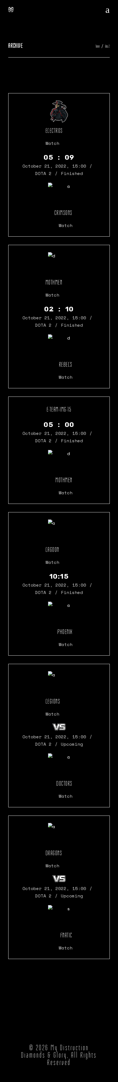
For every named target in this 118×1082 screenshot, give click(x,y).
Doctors (64, 783)
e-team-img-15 (59, 409)
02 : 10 (59, 309)
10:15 (59, 576)
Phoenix (64, 632)
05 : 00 (59, 425)
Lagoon (52, 549)
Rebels (65, 364)
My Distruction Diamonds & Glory (55, 1051)
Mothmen (54, 282)
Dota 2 (43, 173)
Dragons (54, 853)
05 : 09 (59, 157)
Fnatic (66, 935)
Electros (54, 130)
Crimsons (63, 213)
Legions (53, 701)
